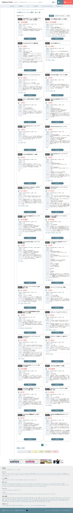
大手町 (49, 497)
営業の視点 (44, 505)
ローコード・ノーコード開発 (16, 469)
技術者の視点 (40, 505)
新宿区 (23, 501)
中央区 (69, 497)
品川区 (21, 500)
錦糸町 (44, 500)
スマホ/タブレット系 (33, 479)
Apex (27, 486)
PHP (24, 483)
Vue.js (33, 483)
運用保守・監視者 (32, 473)
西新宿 (33, 501)
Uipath (15, 486)
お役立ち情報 (35, 505)
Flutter (57, 483)
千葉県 (13, 497)
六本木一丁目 (30, 500)
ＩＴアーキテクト (47, 473)
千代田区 (6, 500)
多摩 (5, 501)
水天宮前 (15, 501)
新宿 (66, 497)
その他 (32, 505)
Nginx (60, 232)
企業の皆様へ (40, 2)
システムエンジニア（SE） (19, 473)
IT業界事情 (20, 505)
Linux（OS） (46, 483)
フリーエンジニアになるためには (47, 6)
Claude (40, 486)
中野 (3, 501)
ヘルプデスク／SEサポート (58, 474)
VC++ (34, 486)
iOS (19, 35)
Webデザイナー (23, 474)
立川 (9, 500)
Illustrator (26, 205)
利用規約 (16, 510)
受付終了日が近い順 (59, 15)
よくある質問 (35, 6)
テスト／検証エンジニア (17, 474)
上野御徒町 (17, 500)
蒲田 (5, 497)
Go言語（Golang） (38, 483)
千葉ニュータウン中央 (62, 497)
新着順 (51, 15)
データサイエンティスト (66, 474)
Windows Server (54, 36)
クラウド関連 (4, 469)
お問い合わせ (21, 510)
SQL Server (49, 36)
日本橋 (11, 497)
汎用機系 (3, 479)
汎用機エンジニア (4, 473)
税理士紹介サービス (60, 6)
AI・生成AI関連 (9, 469)
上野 (11, 500)
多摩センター (67, 500)
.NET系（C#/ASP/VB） (61, 36)
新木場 (57, 497)
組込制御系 (20, 479)
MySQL (49, 60)
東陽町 (3, 500)
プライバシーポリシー (10, 510)
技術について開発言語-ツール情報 (13, 505)
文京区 (11, 501)
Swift (21, 67)
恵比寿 (25, 497)
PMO (12, 474)
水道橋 (60, 500)
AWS (25, 92)
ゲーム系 (28, 479)
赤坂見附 (41, 500)
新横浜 (19, 497)
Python (27, 483)
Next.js (6, 486)
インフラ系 (7, 479)
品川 (20, 501)
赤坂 (38, 500)
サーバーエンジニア (40, 474)
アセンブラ (37, 486)
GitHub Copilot (44, 486)
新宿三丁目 (30, 501)
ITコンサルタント (53, 473)
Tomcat (57, 232)
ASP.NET (9, 483)
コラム (28, 6)
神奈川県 (38, 501)
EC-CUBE (17, 486)
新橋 (32, 497)
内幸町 (30, 497)
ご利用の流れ (20, 6)
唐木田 (44, 501)
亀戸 (35, 501)
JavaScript (53, 60)
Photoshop (23, 205)
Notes (10, 486)
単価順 (68, 15)
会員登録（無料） (69, 2)
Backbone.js (30, 486)
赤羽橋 (49, 501)
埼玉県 (41, 501)
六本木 (26, 500)
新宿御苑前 (26, 501)
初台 (36, 497)
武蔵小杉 (54, 497)
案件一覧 (11, 6)
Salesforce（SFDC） (23, 486)
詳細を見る (30, 38)
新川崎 (22, 497)
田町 (51, 497)
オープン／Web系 (15, 479)
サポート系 (11, 479)
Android (21, 35)
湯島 (13, 501)
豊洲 (33, 500)
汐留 (44, 497)
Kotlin (3, 486)
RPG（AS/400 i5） (5, 483)
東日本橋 (49, 500)
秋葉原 (27, 497)
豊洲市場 (36, 500)
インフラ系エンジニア (26, 473)
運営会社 (3, 510)
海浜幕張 (7, 497)
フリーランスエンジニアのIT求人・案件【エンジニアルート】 (54, 510)
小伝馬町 (16, 497)
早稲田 (46, 497)
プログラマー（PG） (11, 473)
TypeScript (30, 483)
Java (46, 60)
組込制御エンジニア (66, 473)
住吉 (47, 500)
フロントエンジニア (59, 473)
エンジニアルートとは (32, 2)
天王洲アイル (56, 500)
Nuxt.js (42, 483)
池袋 (3, 497)
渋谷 (41, 497)
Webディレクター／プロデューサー (31, 474)
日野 (18, 501)
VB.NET (13, 483)
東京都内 (39, 497)
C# (46, 36)
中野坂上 (7, 501)
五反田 (24, 500)
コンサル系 (24, 479)
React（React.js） (53, 483)
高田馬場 (63, 500)
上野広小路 (14, 500)
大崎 (46, 501)
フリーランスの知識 (5, 505)
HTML (19, 205)
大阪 (34, 497)
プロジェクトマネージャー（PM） (48, 474)
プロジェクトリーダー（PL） (6, 474)
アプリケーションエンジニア (40, 473)
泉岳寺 (52, 500)
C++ (49, 483)
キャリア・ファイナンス (26, 505)
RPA (12, 486)
